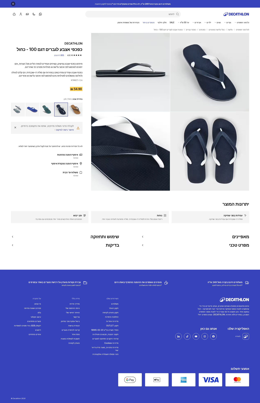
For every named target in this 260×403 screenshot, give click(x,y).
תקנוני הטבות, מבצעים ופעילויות (105, 334)
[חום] (75, 109)
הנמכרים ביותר (148, 22)
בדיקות (112, 245)
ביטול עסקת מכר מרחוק (70, 321)
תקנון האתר (113, 308)
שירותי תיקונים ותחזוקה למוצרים (105, 338)
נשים (218, 22)
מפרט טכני (239, 245)
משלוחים (114, 304)
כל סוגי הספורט (242, 22)
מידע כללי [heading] (76, 298)
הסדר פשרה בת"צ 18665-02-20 (104, 330)
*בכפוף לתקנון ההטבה (133, 4)
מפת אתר (76, 334)
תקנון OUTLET (112, 325)
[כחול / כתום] (32, 109)
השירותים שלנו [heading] (112, 298)
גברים (228, 22)
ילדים (208, 22)
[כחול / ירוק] (18, 109)
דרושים (38, 330)
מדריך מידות (75, 304)
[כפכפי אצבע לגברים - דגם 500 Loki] (209, 72)
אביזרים (197, 22)
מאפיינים (240, 236)
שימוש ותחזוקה (104, 236)
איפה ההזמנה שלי (72, 308)
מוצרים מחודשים (34, 321)
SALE (172, 22)
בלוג (39, 312)
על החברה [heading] (37, 298)
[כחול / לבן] (61, 109)
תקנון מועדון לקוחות (110, 312)
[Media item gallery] (170, 112)
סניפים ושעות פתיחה (32, 308)
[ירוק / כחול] (47, 109)
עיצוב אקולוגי (36, 317)
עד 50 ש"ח (184, 22)
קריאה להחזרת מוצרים (71, 330)
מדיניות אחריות (112, 321)
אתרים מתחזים (35, 334)
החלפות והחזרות (111, 317)
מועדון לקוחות (74, 343)
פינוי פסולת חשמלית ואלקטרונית (105, 354)
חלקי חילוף (162, 22)
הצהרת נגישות (74, 325)
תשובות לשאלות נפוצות (70, 338)
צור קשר (76, 317)
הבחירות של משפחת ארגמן (128, 22)
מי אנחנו (37, 304)
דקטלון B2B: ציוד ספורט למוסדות (27, 325)
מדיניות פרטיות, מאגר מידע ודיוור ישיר (105, 348)
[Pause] (13, 4)
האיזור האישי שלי (73, 312)
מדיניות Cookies (111, 343)
